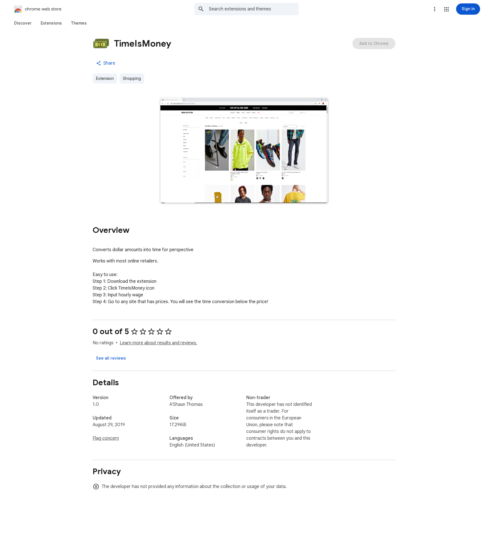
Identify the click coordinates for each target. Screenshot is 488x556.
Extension (105, 78)
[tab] (23, 23)
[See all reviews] (111, 358)
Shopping (132, 78)
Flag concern (106, 438)
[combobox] (254, 9)
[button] (446, 9)
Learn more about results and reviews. (158, 343)
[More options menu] (434, 9)
